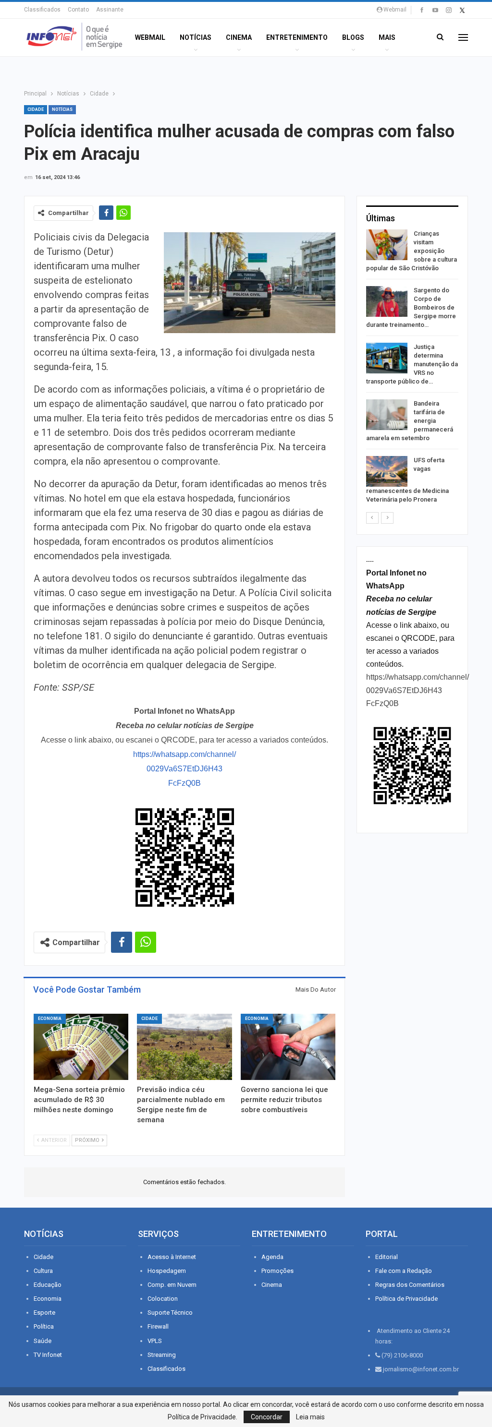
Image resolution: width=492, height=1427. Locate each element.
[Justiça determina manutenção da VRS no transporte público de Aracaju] (386, 358)
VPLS (155, 1340)
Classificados (42, 9)
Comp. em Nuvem (172, 1284)
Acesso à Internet (172, 1256)
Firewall (158, 1326)
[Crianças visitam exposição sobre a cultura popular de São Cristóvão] (386, 244)
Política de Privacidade (406, 1298)
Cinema (239, 37)
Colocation (163, 1298)
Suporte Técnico (170, 1312)
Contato (78, 9)
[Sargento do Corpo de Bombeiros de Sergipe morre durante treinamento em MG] (386, 301)
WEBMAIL (150, 37)
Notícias (195, 37)
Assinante (109, 9)
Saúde (42, 1340)
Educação (48, 1284)
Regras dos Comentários (409, 1284)
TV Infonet (48, 1354)
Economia (50, 1018)
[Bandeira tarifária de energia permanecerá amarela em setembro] (386, 414)
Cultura (43, 1270)
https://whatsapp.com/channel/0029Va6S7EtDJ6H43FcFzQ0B (184, 768)
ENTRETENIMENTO (297, 37)
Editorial (386, 1256)
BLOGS (353, 37)
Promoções (277, 1270)
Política (44, 1326)
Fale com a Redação (403, 1270)
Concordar (267, 1417)
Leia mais (310, 1417)
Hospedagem (167, 1270)
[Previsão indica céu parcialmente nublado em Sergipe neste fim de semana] (184, 1047)
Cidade (35, 109)
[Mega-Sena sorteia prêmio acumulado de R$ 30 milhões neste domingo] (81, 1047)
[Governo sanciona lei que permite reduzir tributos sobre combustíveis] (288, 1047)
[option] (412, 368)
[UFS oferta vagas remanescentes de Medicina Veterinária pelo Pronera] (386, 471)
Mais (387, 37)
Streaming (162, 1354)
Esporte (44, 1312)
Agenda (272, 1256)
